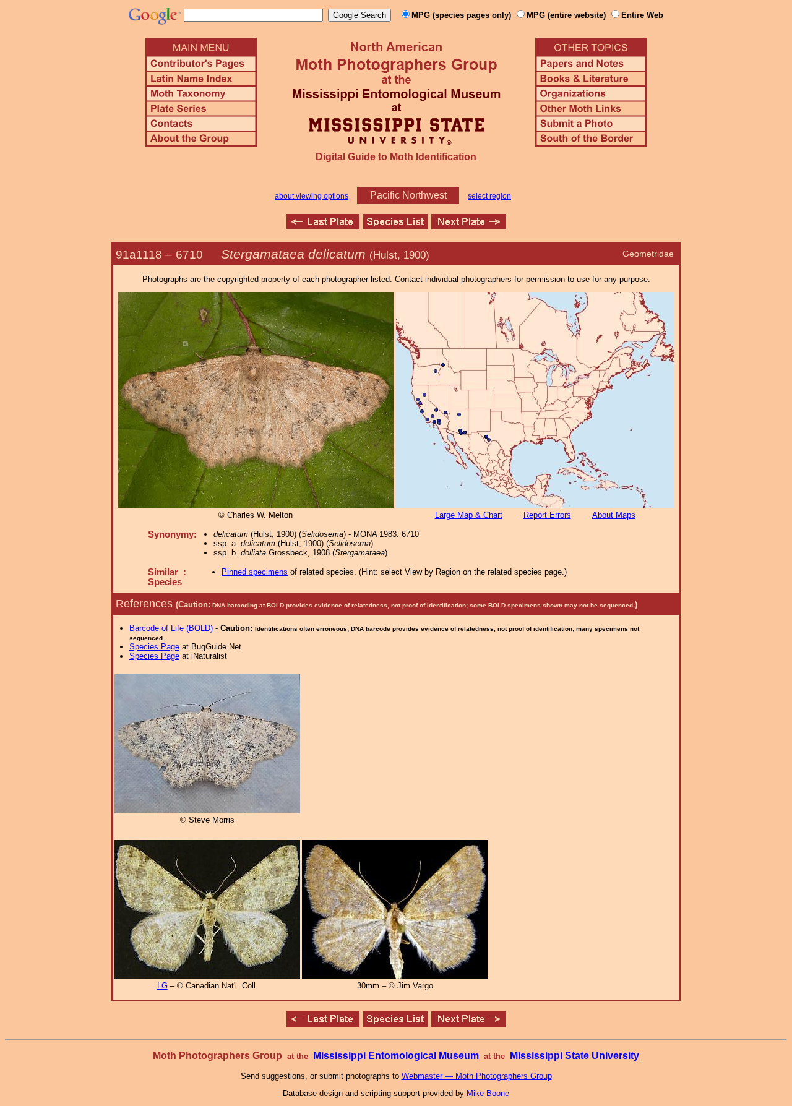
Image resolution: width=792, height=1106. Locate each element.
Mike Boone (488, 1093)
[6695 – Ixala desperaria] (322, 226)
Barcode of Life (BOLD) (171, 628)
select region (489, 196)
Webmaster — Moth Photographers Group (477, 1076)
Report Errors (547, 515)
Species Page (154, 646)
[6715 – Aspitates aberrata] (468, 226)
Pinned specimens (255, 572)
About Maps (613, 515)
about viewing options (311, 196)
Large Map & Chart (468, 515)
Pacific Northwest (408, 195)
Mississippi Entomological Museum (396, 1055)
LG (162, 985)
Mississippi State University (574, 1055)
